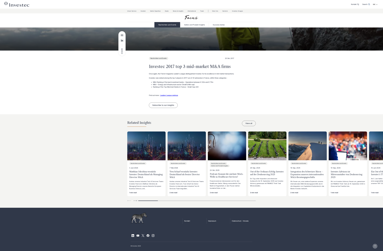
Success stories (219, 25)
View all (248, 123)
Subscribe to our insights (163, 105)
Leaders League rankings (169, 95)
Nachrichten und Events (167, 25)
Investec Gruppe (237, 11)
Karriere (225, 11)
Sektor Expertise (155, 11)
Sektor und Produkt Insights (194, 25)
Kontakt (187, 221)
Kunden (143, 11)
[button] (135, 200)
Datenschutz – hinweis (240, 221)
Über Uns (215, 11)
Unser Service (131, 11)
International (192, 11)
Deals (167, 11)
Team (202, 11)
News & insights (178, 11)
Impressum (212, 221)
